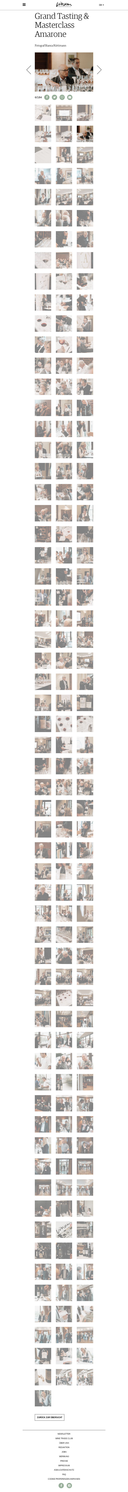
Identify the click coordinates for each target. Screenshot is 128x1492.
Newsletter (64, 1434)
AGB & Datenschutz (64, 1470)
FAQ (64, 1474)
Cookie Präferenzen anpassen (64, 1479)
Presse (64, 1461)
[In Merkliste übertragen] (62, 97)
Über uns (64, 1443)
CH (100, 5)
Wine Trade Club (64, 1438)
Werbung (64, 1456)
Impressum (64, 1465)
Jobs (64, 1452)
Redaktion (64, 1447)
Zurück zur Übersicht (49, 1417)
